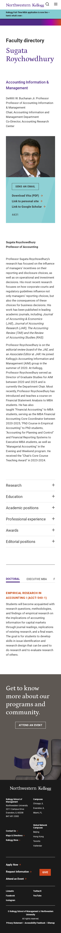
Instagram (10, 900)
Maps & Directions (14, 835)
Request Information (17, 871)
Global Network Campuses (40, 826)
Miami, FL (37, 813)
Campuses (38, 799)
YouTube (37, 896)
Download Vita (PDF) (26, 195)
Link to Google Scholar (27, 206)
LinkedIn (10, 891)
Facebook (10, 896)
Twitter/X (37, 891)
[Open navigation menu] (56, 4)
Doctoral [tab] (13, 579)
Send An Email (25, 186)
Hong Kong (38, 836)
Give (45, 872)
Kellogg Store (12, 840)
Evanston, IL (38, 808)
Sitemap (51, 923)
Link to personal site (25, 201)
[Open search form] (48, 4)
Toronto (36, 841)
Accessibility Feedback (35, 923)
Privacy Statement (14, 923)
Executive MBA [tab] (37, 579)
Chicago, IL (38, 803)
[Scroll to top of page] (55, 915)
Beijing (36, 832)
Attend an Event (15, 878)
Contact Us (11, 831)
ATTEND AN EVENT (30, 725)
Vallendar (37, 846)
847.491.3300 (12, 816)
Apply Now (12, 864)
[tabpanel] (30, 624)
